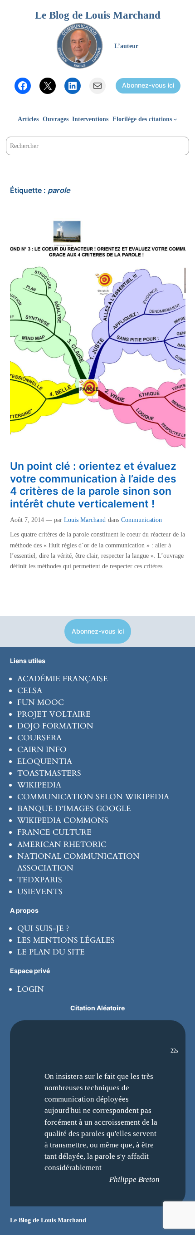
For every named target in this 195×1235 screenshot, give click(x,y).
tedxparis (39, 880)
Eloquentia (44, 761)
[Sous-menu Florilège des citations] (175, 119)
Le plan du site (51, 952)
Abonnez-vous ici (148, 85)
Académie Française (62, 679)
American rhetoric (62, 844)
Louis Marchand (85, 519)
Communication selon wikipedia (93, 797)
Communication (141, 519)
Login (30, 989)
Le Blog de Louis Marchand (98, 15)
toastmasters (49, 773)
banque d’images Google (74, 808)
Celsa (29, 690)
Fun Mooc (40, 702)
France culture (54, 832)
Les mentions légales (66, 940)
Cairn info (42, 749)
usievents (40, 891)
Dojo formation (55, 726)
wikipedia (39, 785)
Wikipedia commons (62, 820)
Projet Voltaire (54, 714)
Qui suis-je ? (43, 928)
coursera (39, 738)
